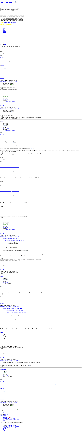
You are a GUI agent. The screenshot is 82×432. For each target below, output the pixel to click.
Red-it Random (5, 427)
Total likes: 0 (5, 337)
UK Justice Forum (12, 425)
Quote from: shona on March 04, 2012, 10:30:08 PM (9, 167)
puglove (2, 65)
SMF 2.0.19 (5, 426)
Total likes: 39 (5, 375)
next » (5, 40)
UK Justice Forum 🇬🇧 (8, 2)
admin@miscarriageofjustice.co (10, 22)
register (13, 7)
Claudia (2, 388)
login (10, 7)
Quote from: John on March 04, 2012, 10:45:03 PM (9, 306)
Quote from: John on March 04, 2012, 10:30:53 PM (9, 191)
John (2, 91)
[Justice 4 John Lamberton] (10, 101)
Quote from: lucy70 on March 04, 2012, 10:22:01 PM (9, 81)
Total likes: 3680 (6, 99)
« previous (2, 40)
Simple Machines (16, 426)
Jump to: (1, 422)
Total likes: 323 (5, 71)
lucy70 (1, 57)
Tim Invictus (3, 369)
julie (2, 332)
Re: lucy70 (2, 78)
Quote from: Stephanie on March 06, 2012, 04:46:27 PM (10, 360)
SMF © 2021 (10, 426)
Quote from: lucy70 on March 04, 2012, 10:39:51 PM (9, 236)
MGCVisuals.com (12, 427)
